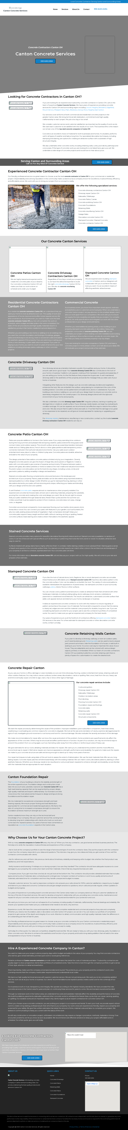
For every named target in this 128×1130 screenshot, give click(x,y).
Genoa (80, 110)
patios (52, 587)
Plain (67, 110)
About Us (75, 9)
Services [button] (65, 9)
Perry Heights (89, 110)
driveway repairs (52, 418)
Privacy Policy (74, 1127)
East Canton (99, 110)
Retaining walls (91, 641)
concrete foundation (26, 825)
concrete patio (26, 490)
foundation (15, 782)
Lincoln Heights (92, 107)
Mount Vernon (48, 110)
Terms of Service (85, 1127)
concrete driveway (62, 284)
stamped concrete (103, 618)
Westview (73, 110)
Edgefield (110, 107)
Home (55, 9)
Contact (86, 9)
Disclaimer (96, 1127)
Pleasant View (59, 110)
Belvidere (102, 107)
